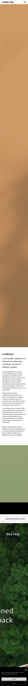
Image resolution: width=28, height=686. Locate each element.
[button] (26, 669)
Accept (14, 679)
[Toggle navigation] (25, 2)
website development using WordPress (13, 429)
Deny (14, 683)
